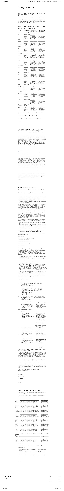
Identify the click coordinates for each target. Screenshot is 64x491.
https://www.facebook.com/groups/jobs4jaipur (28, 420)
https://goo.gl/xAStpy (44, 412)
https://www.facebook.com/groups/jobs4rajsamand (29, 431)
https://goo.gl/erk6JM (44, 426)
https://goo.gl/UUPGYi (44, 430)
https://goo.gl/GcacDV (45, 403)
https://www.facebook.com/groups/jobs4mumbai (29, 425)
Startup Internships (22, 449)
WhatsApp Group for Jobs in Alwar (33, 34)
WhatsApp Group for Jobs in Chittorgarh (33, 53)
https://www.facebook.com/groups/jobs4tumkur (28, 439)
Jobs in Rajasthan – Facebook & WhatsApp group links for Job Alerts (31, 14)
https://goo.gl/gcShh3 (44, 429)
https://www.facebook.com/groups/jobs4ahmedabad (29, 400)
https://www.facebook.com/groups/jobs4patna (28, 428)
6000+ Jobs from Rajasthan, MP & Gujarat (28, 156)
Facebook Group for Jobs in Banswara (41, 37)
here (19, 370)
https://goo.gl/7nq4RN (45, 417)
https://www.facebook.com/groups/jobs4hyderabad (29, 416)
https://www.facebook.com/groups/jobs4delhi (28, 412)
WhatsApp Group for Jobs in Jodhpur (33, 79)
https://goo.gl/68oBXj (44, 414)
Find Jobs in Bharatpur (26, 44)
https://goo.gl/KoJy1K (44, 402)
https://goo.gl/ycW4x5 (44, 440)
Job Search (39, 1)
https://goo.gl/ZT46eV (45, 425)
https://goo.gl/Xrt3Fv (44, 431)
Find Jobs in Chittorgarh (26, 53)
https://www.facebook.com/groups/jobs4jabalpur (29, 419)
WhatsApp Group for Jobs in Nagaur (33, 87)
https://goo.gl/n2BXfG (44, 415)
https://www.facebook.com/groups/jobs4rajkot (28, 430)
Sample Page (54, 1)
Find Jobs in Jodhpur (26, 79)
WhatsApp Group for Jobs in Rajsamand (33, 94)
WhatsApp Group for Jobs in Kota (33, 84)
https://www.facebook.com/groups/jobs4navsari (28, 426)
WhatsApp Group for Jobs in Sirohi (33, 102)
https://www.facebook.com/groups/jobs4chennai (29, 410)
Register (49, 1)
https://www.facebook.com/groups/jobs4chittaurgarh (29, 411)
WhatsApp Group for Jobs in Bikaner (33, 49)
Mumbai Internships (22, 453)
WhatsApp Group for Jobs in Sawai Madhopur (33, 96)
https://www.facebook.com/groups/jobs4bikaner (28, 408)
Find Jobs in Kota (26, 84)
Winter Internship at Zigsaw (26, 187)
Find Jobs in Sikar (27, 99)
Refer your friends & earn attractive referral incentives (32, 118)
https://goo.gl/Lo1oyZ (44, 405)
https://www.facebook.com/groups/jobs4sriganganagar (30, 436)
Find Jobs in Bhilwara (26, 46)
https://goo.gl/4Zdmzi (44, 400)
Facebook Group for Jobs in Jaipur (41, 68)
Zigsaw (21, 378)
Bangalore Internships (21, 451)
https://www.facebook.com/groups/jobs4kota (28, 424)
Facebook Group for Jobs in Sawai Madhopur (41, 96)
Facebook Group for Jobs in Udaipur (41, 110)
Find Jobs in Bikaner (26, 49)
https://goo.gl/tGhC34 (45, 436)
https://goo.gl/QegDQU (45, 424)
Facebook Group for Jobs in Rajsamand (41, 94)
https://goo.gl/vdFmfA (44, 411)
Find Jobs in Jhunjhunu (26, 77)
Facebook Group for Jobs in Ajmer (41, 32)
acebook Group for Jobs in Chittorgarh (41, 53)
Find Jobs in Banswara (26, 37)
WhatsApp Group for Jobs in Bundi (33, 51)
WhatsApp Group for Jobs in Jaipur (33, 68)
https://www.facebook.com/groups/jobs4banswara (29, 403)
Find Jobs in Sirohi (27, 101)
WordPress (59, 488)
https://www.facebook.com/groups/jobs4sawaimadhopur (30, 433)
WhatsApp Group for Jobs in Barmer (33, 42)
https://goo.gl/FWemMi (45, 423)
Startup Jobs (21, 445)
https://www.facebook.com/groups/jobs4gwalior (28, 414)
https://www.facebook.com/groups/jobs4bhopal (28, 407)
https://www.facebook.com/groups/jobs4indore (28, 417)
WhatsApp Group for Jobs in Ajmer (33, 32)
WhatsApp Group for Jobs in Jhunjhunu (33, 77)
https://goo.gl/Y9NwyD (45, 416)
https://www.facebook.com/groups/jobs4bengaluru (29, 402)
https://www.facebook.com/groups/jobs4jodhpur (29, 421)
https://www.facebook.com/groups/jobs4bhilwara (29, 406)
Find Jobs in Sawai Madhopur (27, 97)
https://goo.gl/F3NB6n (44, 420)
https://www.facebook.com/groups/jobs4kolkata (28, 423)
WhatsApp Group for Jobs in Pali (33, 89)
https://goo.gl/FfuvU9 (44, 407)
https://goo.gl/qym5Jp (44, 428)
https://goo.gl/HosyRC (45, 433)
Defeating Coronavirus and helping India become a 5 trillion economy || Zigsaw (30, 130)
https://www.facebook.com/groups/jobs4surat (28, 437)
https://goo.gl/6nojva (44, 439)
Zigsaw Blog (5, 1)
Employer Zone (30, 1)
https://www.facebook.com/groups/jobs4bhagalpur (29, 405)
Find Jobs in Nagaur (26, 87)
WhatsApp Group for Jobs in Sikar (33, 99)
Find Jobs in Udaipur (26, 110)
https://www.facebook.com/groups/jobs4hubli (28, 415)
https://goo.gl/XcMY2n (45, 441)
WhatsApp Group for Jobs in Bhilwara (33, 46)
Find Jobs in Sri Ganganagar (26, 105)
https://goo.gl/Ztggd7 (44, 437)
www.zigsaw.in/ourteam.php (41, 302)
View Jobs (59, 1)
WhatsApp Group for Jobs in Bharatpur (33, 44)
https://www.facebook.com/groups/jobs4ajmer (28, 401)
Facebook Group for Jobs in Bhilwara (41, 46)
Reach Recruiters (45, 1)
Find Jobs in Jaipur (26, 68)
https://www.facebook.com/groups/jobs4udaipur (28, 440)
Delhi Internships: (22, 452)
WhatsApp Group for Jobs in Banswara (33, 37)
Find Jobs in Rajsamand (26, 94)
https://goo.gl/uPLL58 (44, 419)
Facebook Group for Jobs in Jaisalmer (41, 70)
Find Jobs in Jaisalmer (26, 70)
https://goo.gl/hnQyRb (45, 421)
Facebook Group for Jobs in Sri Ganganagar (41, 104)
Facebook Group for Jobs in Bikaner (41, 49)
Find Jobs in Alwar (27, 34)
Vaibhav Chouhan (21, 376)
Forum (35, 1)
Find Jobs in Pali (26, 88)
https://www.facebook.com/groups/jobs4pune (28, 429)
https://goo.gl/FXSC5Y (44, 408)
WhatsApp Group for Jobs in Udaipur (33, 110)
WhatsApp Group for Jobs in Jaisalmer (33, 70)
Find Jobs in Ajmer (27, 32)
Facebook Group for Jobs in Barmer (41, 42)
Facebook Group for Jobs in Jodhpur (41, 79)
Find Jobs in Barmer (26, 42)
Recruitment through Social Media (29, 390)
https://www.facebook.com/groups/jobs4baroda (28, 441)
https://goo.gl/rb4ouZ (44, 401)
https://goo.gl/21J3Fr (44, 410)
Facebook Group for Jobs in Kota (41, 84)
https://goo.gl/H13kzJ (44, 406)
